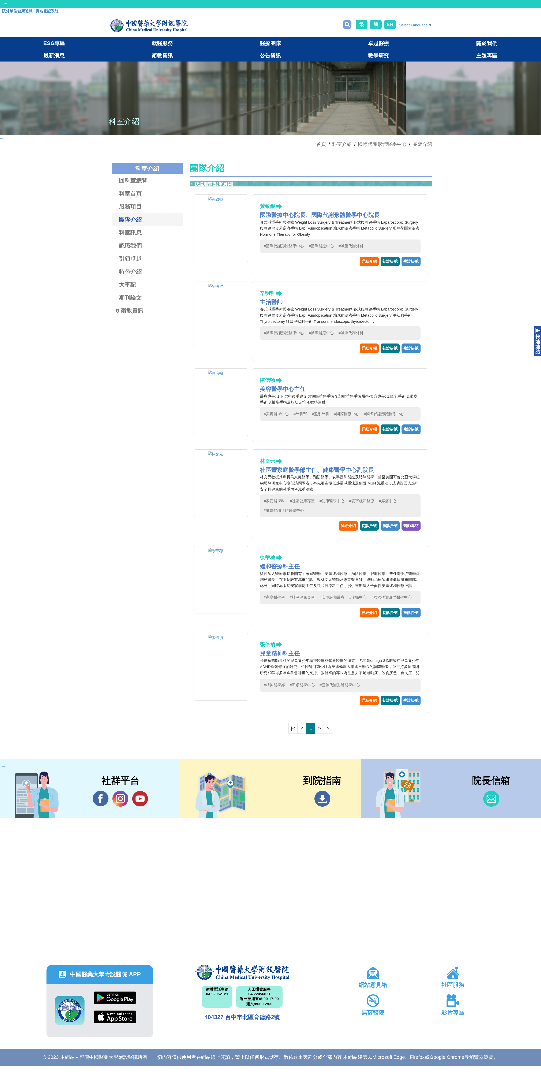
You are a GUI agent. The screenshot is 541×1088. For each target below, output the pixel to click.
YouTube (140, 799)
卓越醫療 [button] (378, 43)
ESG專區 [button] (54, 43)
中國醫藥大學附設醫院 (242, 972)
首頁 (321, 144)
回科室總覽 (133, 180)
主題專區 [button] (486, 55)
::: (5, 4)
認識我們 (130, 245)
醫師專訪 (411, 526)
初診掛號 (390, 261)
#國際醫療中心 (321, 246)
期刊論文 (130, 297)
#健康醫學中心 (332, 501)
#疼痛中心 (387, 501)
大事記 (127, 284)
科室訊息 (130, 232)
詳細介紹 (369, 261)
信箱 (491, 799)
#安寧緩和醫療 (361, 501)
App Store (115, 1020)
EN (390, 24)
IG (120, 799)
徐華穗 (267, 557)
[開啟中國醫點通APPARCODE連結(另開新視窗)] (70, 1010)
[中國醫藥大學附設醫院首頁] (148, 25)
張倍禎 (267, 644)
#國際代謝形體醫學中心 (284, 246)
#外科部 (300, 414)
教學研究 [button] (378, 55)
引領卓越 (130, 258)
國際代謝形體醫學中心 (382, 144)
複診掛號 (411, 261)
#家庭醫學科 (274, 501)
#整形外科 (320, 414)
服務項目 (130, 206)
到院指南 (322, 799)
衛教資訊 (132, 310)
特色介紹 (130, 271)
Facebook (101, 799)
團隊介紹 (422, 144)
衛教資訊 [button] (162, 55)
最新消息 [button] (54, 55)
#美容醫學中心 (276, 414)
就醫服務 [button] (162, 43)
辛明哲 (267, 293)
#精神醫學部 (274, 685)
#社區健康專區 (302, 501)
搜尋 (347, 24)
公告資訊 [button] (270, 55)
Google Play (115, 1001)
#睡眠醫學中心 (302, 685)
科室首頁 (130, 193)
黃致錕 (267, 206)
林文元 (267, 461)
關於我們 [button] (486, 43)
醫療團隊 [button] (270, 43)
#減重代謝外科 (351, 246)
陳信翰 (267, 380)
